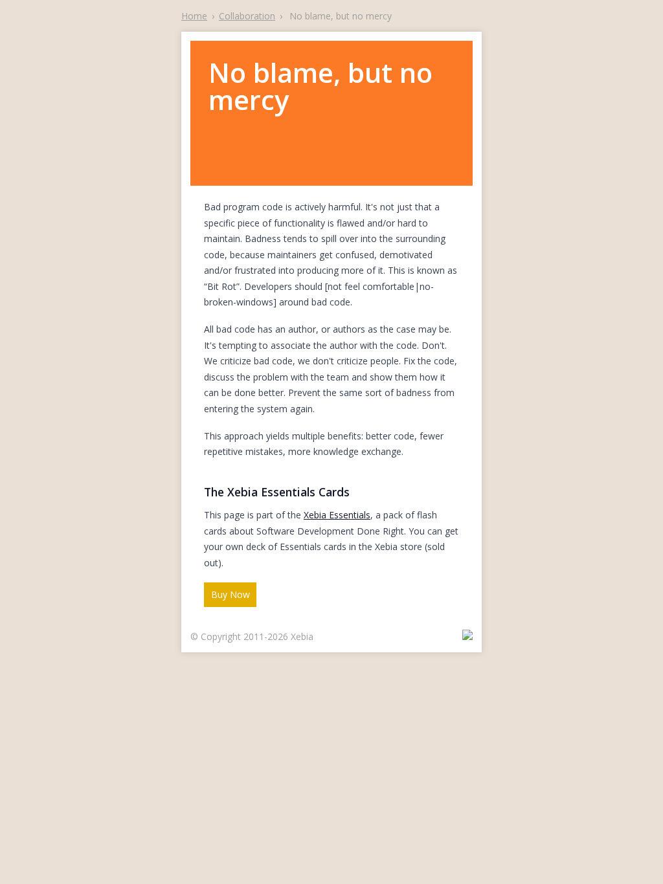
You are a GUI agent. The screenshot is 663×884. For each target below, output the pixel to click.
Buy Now (230, 594)
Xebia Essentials (337, 515)
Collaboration (247, 16)
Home (194, 16)
